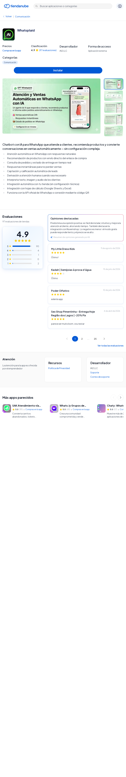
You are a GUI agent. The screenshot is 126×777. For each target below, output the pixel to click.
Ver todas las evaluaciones (111, 345)
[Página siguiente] (104, 339)
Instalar (58, 70)
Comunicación (22, 16)
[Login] (120, 6)
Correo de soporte (100, 376)
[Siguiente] (121, 397)
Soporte (94, 372)
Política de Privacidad (59, 368)
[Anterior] (113, 397)
